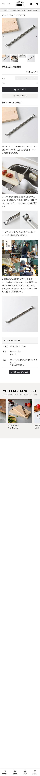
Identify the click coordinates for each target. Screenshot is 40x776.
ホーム (4, 15)
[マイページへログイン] (31, 4)
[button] (36, 36)
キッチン (11, 15)
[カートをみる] (36, 4)
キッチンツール (20, 15)
